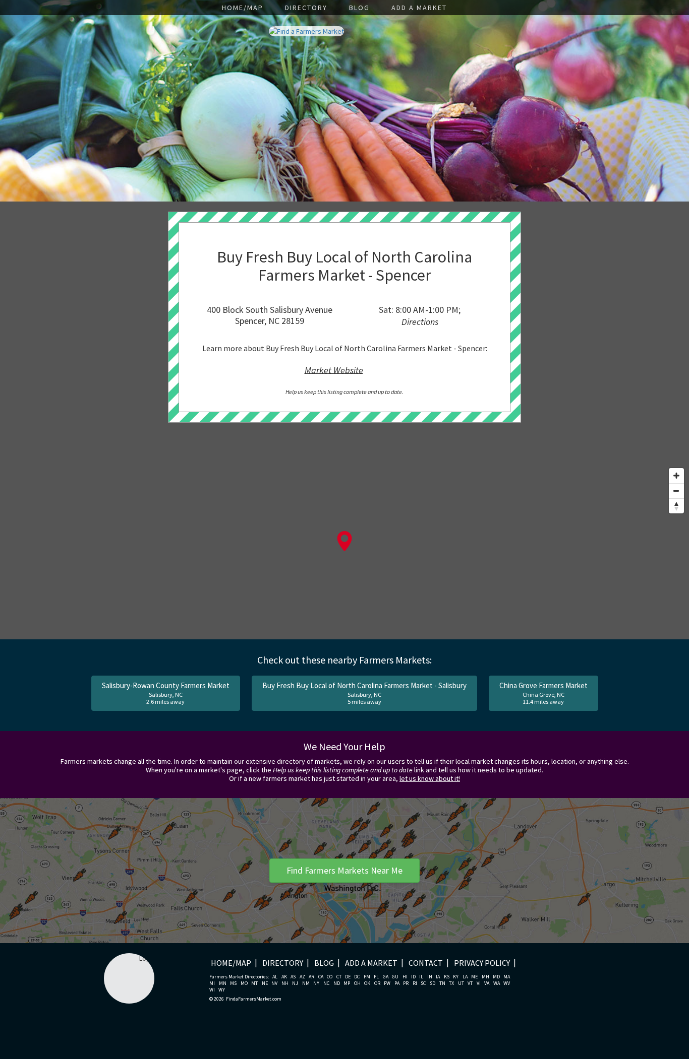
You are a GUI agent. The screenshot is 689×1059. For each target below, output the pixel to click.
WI (212, 990)
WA (496, 983)
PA (396, 983)
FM (367, 977)
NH (285, 983)
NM (306, 983)
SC (423, 983)
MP (346, 983)
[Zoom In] (676, 475)
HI (405, 977)
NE (265, 983)
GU (395, 977)
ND (336, 983)
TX (451, 983)
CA (320, 977)
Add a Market (419, 7)
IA (438, 977)
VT (470, 983)
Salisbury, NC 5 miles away (364, 693)
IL (421, 977)
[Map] (344, 551)
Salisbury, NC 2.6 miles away (165, 693)
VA (486, 983)
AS (293, 977)
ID (413, 977)
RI (415, 983)
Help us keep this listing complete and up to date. (344, 391)
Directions (419, 321)
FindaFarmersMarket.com (253, 999)
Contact (426, 962)
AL (274, 977)
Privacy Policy (482, 962)
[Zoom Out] (676, 490)
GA (385, 977)
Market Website (334, 369)
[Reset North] (676, 505)
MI (212, 983)
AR (311, 977)
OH (357, 983)
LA (465, 977)
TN (442, 983)
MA (506, 977)
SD (432, 983)
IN (429, 977)
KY (455, 977)
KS (446, 977)
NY (316, 983)
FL (376, 977)
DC (357, 977)
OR (377, 983)
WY (221, 990)
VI (479, 983)
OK (367, 983)
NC (326, 983)
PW (387, 983)
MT (254, 983)
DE (348, 977)
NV (274, 983)
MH (485, 977)
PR (406, 983)
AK (284, 977)
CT (338, 977)
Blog (359, 7)
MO (244, 983)
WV (506, 983)
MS (233, 983)
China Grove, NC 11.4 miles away (543, 693)
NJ (295, 983)
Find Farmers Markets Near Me (344, 870)
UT (461, 983)
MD (496, 977)
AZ (302, 977)
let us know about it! (429, 778)
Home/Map (242, 7)
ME (474, 977)
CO (329, 977)
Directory (306, 7)
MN (222, 983)
